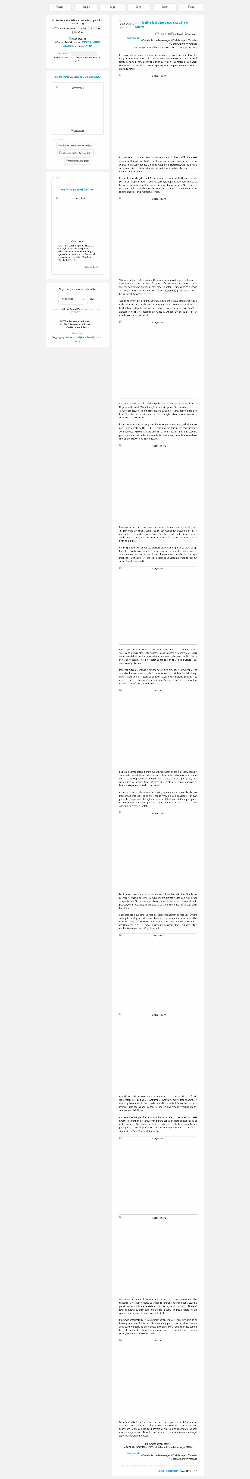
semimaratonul (181, 304)
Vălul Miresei (141, 406)
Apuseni (159, 65)
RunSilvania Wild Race (131, 1096)
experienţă (170, 290)
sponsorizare (190, 435)
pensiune (124, 1306)
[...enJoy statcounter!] (73, 312)
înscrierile (131, 1421)
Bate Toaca (139, 1131)
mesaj (188, 1446)
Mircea (138, 431)
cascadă (123, 1302)
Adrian (169, 311)
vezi (81, 289)
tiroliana (185, 1106)
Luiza (161, 1117)
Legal (148, 530)
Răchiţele (175, 164)
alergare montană (139, 160)
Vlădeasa (142, 164)
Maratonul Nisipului (132, 307)
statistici (156, 792)
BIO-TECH (147, 427)
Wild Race (186, 157)
